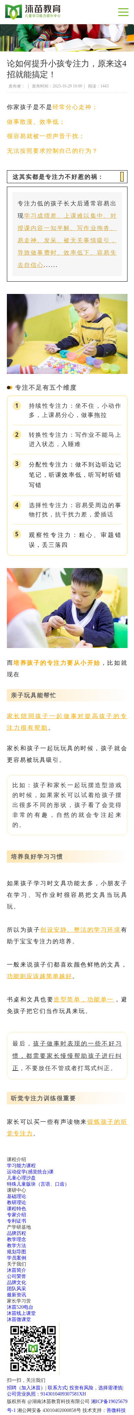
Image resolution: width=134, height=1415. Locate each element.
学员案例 (16, 1258)
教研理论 (16, 1202)
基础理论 (16, 1196)
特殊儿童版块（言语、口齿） (38, 1184)
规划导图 (16, 1251)
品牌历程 (16, 1233)
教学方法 (16, 1245)
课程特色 (16, 1208)
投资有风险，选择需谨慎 (95, 1387)
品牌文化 (16, 1282)
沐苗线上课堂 (21, 1313)
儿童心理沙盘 (21, 1178)
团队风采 (16, 1288)
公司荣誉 (16, 1276)
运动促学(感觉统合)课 (30, 1171)
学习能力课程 (21, 1165)
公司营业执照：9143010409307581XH (46, 1394)
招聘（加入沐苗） (26, 1387)
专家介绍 (16, 1214)
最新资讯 (16, 1294)
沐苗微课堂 (19, 1319)
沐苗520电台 (20, 1307)
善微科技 (116, 1410)
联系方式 (57, 1387)
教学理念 (16, 1239)
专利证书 (16, 1221)
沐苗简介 (16, 1270)
